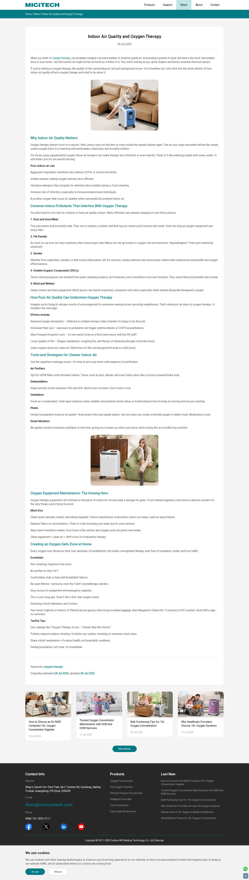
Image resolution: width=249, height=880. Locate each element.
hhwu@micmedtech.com (48, 804)
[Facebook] (28, 826)
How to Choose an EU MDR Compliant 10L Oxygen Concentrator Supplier (45, 725)
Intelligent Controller (121, 799)
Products (149, 4)
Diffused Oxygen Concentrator (126, 793)
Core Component (119, 805)
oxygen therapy (61, 58)
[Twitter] (46, 826)
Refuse (58, 871)
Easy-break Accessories (123, 811)
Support (167, 4)
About (198, 4)
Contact (215, 4)
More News (125, 748)
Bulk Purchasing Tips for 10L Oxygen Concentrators (188, 799)
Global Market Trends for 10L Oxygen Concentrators (188, 818)
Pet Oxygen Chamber (121, 787)
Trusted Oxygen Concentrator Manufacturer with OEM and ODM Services (97, 724)
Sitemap (159, 840)
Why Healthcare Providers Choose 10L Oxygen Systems (190, 806)
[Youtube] (81, 826)
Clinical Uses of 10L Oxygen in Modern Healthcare (187, 812)
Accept (35, 871)
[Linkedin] (63, 826)
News (183, 4)
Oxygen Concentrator (121, 781)
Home (28, 14)
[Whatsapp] (245, 868)
